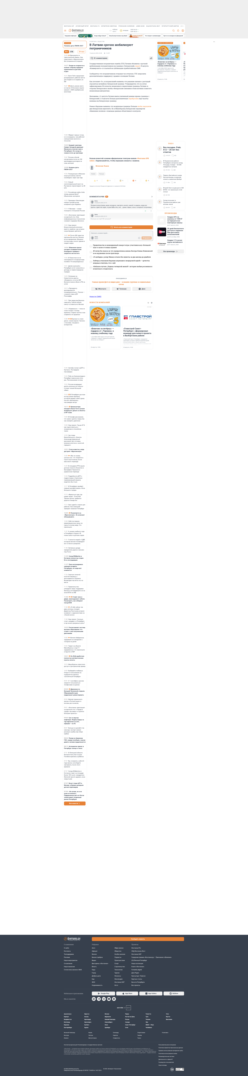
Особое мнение (120, 954)
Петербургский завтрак (170, 26)
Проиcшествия (120, 960)
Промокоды (171, 213)
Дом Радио (135, 973)
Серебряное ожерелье (109, 26)
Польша (101, 174)
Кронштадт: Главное (138, 976)
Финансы (118, 976)
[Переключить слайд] (184, 52)
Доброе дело (96, 976)
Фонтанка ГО (94, 26)
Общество (118, 951)
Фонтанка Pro (136, 948)
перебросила (134, 99)
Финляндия (118, 979)
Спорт (117, 963)
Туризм (117, 973)
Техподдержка (69, 954)
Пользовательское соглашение (167, 1045)
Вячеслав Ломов (102, 166)
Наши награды (162, 1065)
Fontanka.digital (136, 970)
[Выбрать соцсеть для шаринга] (151, 58)
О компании (68, 963)
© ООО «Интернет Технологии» (112, 1068)
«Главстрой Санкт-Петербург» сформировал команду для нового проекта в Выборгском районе (137, 332)
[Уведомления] (178, 30)
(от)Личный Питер (82, 26)
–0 (151, 211)
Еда (93, 979)
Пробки (124, 30)
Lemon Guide (140, 26)
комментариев (100, 58)
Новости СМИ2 (95, 296)
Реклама (67, 957)
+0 (145, 211)
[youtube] (109, 999)
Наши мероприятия (70, 960)
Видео (94, 960)
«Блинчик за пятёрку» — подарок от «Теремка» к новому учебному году (102, 330)
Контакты (67, 951)
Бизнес (94, 954)
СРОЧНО (67, 43)
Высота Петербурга (138, 982)
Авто (93, 948)
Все (66, 52)
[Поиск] (173, 30)
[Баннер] (85, 35)
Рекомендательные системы (166, 1056)
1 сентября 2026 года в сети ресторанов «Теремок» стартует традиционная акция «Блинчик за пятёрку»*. (103, 338)
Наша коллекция (137, 963)
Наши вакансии (69, 966)
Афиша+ (95, 951)
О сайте (66, 948)
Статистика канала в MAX (73, 970)
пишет (137, 66)
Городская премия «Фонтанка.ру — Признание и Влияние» (151, 957)
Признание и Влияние (126, 26)
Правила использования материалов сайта (170, 1050)
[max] (94, 999)
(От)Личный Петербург (139, 960)
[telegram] (99, 999)
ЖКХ (93, 982)
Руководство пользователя (166, 1062)
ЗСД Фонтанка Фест (153, 26)
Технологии (119, 970)
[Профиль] (182, 30)
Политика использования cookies (167, 1053)
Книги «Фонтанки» (137, 966)
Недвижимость (97, 985)
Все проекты (135, 985)
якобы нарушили (144, 106)
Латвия (93, 174)
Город (94, 973)
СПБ (71, 52)
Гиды (93, 970)
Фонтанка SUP (69, 26)
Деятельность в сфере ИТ (165, 1059)
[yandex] (114, 999)
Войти (96, 238)
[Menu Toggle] (65, 30)
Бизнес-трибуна (97, 957)
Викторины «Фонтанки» (100, 963)
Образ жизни (119, 948)
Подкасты (118, 957)
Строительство (120, 966)
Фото (116, 985)
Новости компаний (100, 302)
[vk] (104, 999)
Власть (94, 966)
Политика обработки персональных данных (170, 1047)
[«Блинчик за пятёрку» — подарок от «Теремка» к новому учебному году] (105, 316)
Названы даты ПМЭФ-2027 (73, 46)
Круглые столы (136, 979)
